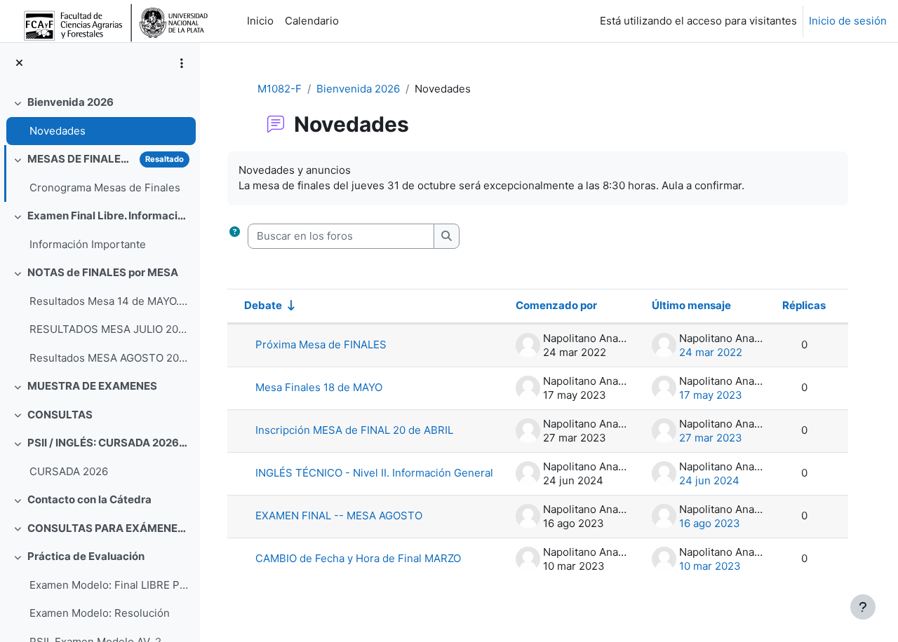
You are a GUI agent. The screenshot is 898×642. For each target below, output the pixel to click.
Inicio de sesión (848, 20)
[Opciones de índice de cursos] (181, 63)
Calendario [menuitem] (312, 20)
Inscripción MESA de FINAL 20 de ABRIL (354, 430)
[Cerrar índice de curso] (19, 63)
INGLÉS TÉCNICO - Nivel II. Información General (374, 472)
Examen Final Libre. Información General (108, 215)
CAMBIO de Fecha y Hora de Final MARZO (358, 558)
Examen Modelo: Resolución (99, 613)
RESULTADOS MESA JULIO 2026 (109, 329)
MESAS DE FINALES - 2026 (80, 158)
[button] (234, 237)
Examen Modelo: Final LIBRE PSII (109, 585)
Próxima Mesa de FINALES (321, 344)
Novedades (57, 130)
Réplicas (804, 305)
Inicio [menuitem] (260, 20)
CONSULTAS (60, 414)
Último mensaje (691, 305)
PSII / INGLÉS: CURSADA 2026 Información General (108, 442)
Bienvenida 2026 (70, 102)
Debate (263, 305)
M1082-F (279, 88)
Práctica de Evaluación (86, 556)
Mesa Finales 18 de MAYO (318, 387)
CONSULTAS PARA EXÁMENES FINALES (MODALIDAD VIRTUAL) (108, 528)
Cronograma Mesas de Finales (104, 187)
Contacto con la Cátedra (89, 499)
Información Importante (87, 244)
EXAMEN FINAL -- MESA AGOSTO (338, 515)
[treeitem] (99, 116)
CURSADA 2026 (68, 471)
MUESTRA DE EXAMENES (92, 385)
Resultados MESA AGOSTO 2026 (109, 357)
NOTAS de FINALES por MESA (102, 272)
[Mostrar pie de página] (863, 607)
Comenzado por (556, 305)
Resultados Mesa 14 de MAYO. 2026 (109, 301)
